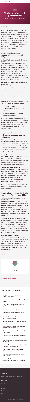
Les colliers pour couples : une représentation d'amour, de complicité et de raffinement (14, 350)
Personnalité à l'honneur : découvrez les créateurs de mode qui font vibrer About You (14, 359)
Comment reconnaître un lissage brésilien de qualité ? (14, 300)
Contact (3, 393)
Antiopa (5, 1)
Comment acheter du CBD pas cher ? (12, 309)
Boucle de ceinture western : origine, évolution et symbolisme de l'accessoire (14, 326)
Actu (15, 9)
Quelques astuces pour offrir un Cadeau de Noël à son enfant (15, 340)
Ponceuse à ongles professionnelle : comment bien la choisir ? (14, 354)
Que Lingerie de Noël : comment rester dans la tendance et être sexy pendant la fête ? (14, 336)
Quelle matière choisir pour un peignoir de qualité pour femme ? (13, 305)
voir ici (18, 181)
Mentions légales (5, 390)
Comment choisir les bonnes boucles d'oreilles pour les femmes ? (14, 331)
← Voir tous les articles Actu (8, 278)
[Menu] (27, 1)
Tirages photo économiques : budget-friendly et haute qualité (14, 322)
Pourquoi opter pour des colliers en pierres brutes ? (13, 312)
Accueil (3, 26)
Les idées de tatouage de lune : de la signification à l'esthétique (12, 317)
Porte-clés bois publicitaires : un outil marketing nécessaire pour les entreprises (15, 345)
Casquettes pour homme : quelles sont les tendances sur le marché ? (13, 295)
